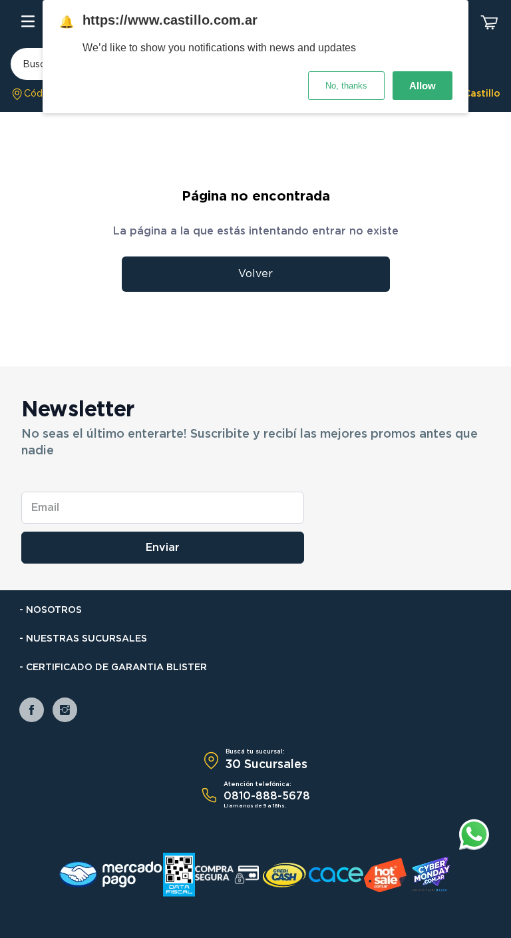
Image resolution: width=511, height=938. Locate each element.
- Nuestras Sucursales (83, 639)
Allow (422, 85)
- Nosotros (50, 610)
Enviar (163, 547)
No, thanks (346, 86)
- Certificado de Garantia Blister (113, 667)
